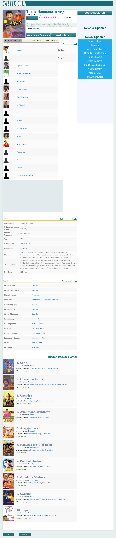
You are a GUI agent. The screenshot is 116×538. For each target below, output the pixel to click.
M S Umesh (21, 105)
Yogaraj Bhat (94, 73)
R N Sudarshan (35, 515)
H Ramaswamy (22, 128)
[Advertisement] (33, 196)
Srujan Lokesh (95, 41)
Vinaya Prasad (47, 483)
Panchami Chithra (38, 338)
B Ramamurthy (33, 447)
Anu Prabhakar (94, 49)
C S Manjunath (46, 300)
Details (39, 41)
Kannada (23, 248)
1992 (22, 239)
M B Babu (56, 300)
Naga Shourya (95, 57)
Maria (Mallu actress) (95, 65)
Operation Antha (31, 379)
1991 (19, 431)
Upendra (36, 29)
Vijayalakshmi (53, 499)
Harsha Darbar (44, 384)
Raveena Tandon (43, 401)
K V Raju (31, 464)
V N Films (35, 347)
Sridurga (62, 499)
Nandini (19, 168)
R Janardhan (36, 319)
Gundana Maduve (32, 477)
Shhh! (24, 363)
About (8, 534)
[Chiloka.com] (14, 3)
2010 (19, 513)
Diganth (95, 45)
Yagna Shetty (95, 69)
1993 (19, 365)
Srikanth (33, 450)
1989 (19, 415)
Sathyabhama (21, 144)
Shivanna (52, 515)
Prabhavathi (21, 152)
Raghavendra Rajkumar (38, 499)
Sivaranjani (49, 450)
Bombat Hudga (30, 461)
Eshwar (19, 121)
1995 (19, 382)
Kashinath (56, 368)
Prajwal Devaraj (95, 77)
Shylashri (45, 515)
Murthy (34, 304)
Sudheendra (21, 81)
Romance (19, 518)
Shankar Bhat (35, 368)
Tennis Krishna (22, 89)
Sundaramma (21, 160)
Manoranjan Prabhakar (25, 175)
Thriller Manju (37, 343)
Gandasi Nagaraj (38, 328)
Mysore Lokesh (22, 66)
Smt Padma (36, 300)
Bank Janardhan (22, 97)
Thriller (18, 371)
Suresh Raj (36, 333)
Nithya (19, 58)
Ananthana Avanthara (35, 412)
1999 (19, 398)
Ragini (39, 483)
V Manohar (36, 295)
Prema (52, 401)
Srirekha (47, 434)
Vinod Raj (40, 450)
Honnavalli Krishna (24, 73)
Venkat (34, 323)
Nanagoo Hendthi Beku (36, 444)
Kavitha (46, 417)
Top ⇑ (5, 44)
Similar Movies (52, 41)
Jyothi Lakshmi (94, 61)
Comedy (38, 15)
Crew (32, 41)
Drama (44, 15)
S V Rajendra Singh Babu (59, 384)
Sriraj (19, 113)
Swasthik (26, 493)
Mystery (24, 371)
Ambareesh (34, 384)
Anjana (40, 434)
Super (26, 510)
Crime (29, 387)
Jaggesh (19, 50)
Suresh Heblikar (46, 368)
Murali (43, 333)
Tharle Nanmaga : (12, 41)
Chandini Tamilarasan (95, 53)
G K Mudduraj (33, 480)
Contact (25, 534)
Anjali (19, 136)
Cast (25, 41)
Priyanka (40, 466)
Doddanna (47, 466)
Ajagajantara (29, 428)
